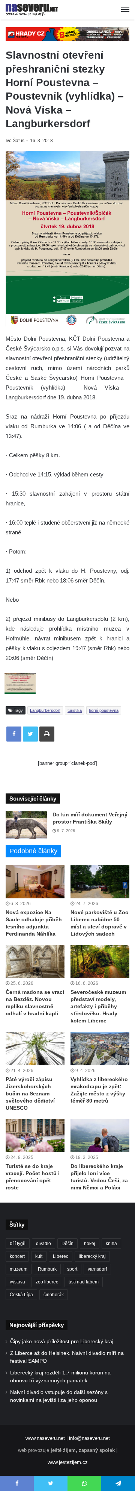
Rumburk (47, 1269)
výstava (17, 1282)
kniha (111, 1243)
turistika (75, 710)
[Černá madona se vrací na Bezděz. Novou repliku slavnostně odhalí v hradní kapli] (35, 961)
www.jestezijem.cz (68, 1462)
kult (38, 1256)
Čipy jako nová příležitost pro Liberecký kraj (61, 1341)
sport (72, 1269)
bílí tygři (18, 1243)
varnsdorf (97, 1269)
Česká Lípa (21, 1294)
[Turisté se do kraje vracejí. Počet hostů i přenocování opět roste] (35, 1136)
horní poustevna (103, 710)
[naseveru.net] (32, 10)
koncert (17, 1256)
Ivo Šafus (15, 140)
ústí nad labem (84, 1282)
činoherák (54, 1294)
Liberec (60, 1256)
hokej (89, 1243)
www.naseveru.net (45, 1438)
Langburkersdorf (45, 710)
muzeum (18, 1269)
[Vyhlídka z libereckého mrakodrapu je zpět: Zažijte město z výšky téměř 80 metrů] (99, 1048)
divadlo (43, 1243)
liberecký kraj (92, 1256)
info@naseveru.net (89, 1438)
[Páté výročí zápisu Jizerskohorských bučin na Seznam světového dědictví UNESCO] (35, 1048)
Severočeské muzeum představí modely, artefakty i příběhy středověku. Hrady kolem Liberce (98, 1006)
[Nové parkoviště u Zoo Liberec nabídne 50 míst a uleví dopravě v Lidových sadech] (99, 881)
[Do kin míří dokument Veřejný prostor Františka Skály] (26, 825)
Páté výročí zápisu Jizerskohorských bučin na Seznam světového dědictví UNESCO (30, 1093)
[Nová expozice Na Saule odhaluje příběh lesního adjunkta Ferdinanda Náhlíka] (35, 881)
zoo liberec (47, 1282)
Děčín (68, 1243)
